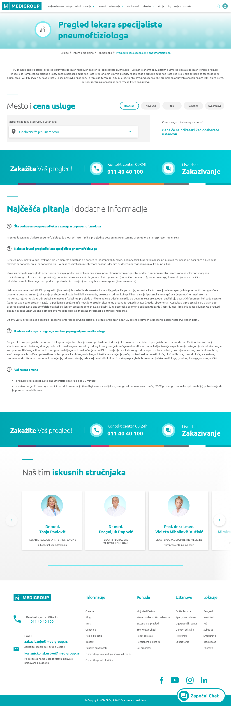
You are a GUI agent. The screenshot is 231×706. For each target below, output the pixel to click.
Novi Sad (151, 106)
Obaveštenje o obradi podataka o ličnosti (108, 654)
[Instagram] (190, 680)
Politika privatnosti (96, 648)
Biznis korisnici (133, 6)
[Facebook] (162, 680)
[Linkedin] (204, 680)
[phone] (225, 6)
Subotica (193, 106)
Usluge (69, 6)
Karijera (177, 6)
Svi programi (144, 648)
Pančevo (208, 648)
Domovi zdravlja (185, 629)
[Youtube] (175, 680)
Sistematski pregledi (148, 623)
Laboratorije (182, 641)
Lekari (78, 6)
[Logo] (22, 6)
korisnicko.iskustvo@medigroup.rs (52, 653)
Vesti (88, 623)
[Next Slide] (219, 520)
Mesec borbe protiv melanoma (153, 617)
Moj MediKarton (146, 611)
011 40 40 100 (42, 621)
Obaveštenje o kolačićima (99, 660)
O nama (89, 611)
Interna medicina (83, 52)
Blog (169, 6)
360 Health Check (146, 629)
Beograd (129, 106)
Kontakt (187, 6)
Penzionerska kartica (148, 641)
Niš (172, 106)
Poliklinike (181, 635)
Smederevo (209, 635)
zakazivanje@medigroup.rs (46, 641)
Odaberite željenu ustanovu (39, 132)
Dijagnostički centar (187, 623)
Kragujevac (209, 641)
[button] (191, 168)
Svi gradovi (214, 106)
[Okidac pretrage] (218, 6)
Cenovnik (102, 6)
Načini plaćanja (93, 635)
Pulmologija (105, 52)
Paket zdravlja (145, 635)
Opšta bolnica (183, 611)
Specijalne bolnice (186, 617)
